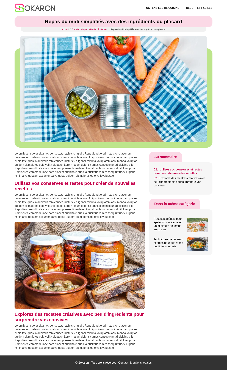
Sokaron (83, 362)
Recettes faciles (199, 8)
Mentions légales (141, 362)
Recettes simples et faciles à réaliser (89, 29)
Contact (123, 362)
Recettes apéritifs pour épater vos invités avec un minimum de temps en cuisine (168, 224)
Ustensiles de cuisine (162, 8)
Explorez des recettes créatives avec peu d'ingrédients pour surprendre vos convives (179, 182)
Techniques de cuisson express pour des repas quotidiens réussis (168, 243)
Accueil (65, 29)
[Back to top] (217, 360)
